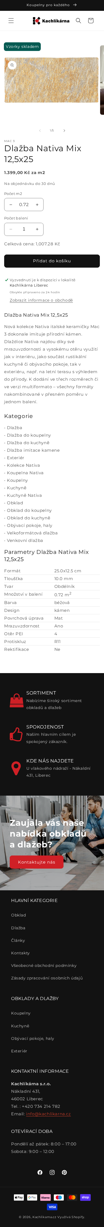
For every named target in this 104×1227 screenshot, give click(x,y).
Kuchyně (16, 487)
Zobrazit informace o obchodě (41, 300)
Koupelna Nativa (25, 472)
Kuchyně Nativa (24, 495)
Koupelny (17, 480)
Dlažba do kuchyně (28, 442)
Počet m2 (13, 193)
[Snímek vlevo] (40, 130)
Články (18, 940)
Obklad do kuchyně (28, 517)
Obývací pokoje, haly (29, 525)
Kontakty (20, 952)
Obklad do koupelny (29, 510)
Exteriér (15, 457)
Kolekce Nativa (23, 465)
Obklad (15, 502)
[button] (11, 20)
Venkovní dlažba (25, 540)
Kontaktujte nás (36, 861)
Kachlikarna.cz (44, 1217)
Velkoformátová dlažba (32, 533)
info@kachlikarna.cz (48, 1113)
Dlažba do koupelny (29, 435)
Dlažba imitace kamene (33, 450)
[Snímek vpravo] (64, 130)
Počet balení (16, 218)
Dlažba (14, 427)
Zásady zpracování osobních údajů (47, 978)
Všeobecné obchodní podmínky (44, 965)
